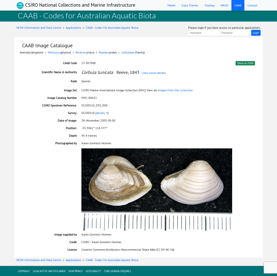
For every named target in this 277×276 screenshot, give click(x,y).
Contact (252, 5)
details (100, 113)
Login (256, 32)
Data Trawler (189, 5)
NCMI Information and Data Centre (38, 27)
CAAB (237, 5)
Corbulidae (127, 52)
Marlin (171, 5)
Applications (73, 27)
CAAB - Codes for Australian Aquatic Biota (112, 27)
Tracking (209, 5)
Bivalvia (81, 52)
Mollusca (54, 52)
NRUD (224, 5)
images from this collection (175, 90)
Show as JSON (245, 63)
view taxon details (154, 73)
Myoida (103, 52)
